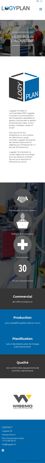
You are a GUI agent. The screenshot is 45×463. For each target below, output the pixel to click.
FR (37, 1)
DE (41, 1)
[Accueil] (15, 8)
